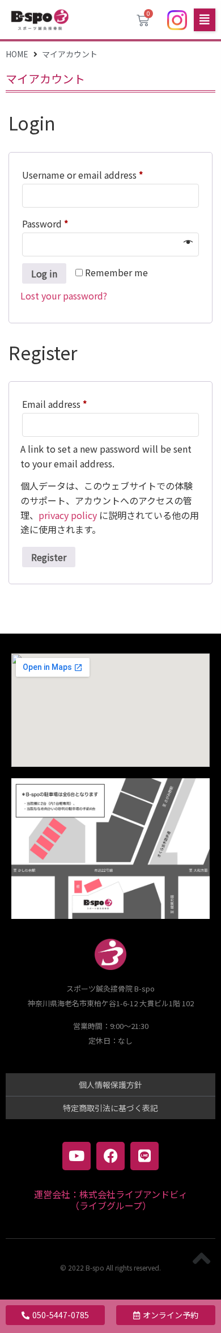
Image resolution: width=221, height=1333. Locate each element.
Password (64, 222)
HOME (17, 54)
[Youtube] (76, 1156)
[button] (204, 20)
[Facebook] (110, 1156)
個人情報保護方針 (110, 1084)
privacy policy (68, 515)
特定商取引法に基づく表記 (110, 1107)
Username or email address (101, 174)
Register (48, 557)
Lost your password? (63, 295)
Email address (73, 403)
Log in (44, 273)
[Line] (144, 1156)
